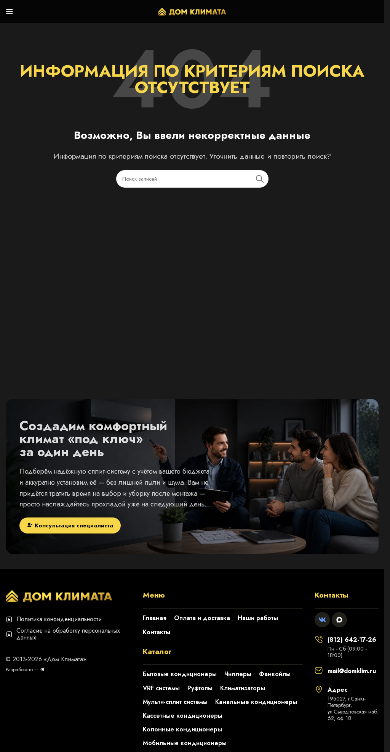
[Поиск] (260, 179)
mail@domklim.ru (352, 671)
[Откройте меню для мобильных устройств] (9, 11)
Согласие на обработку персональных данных (68, 634)
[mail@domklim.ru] (319, 670)
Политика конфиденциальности (59, 619)
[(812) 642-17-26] (319, 639)
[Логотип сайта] (192, 11)
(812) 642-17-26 (352, 639)
